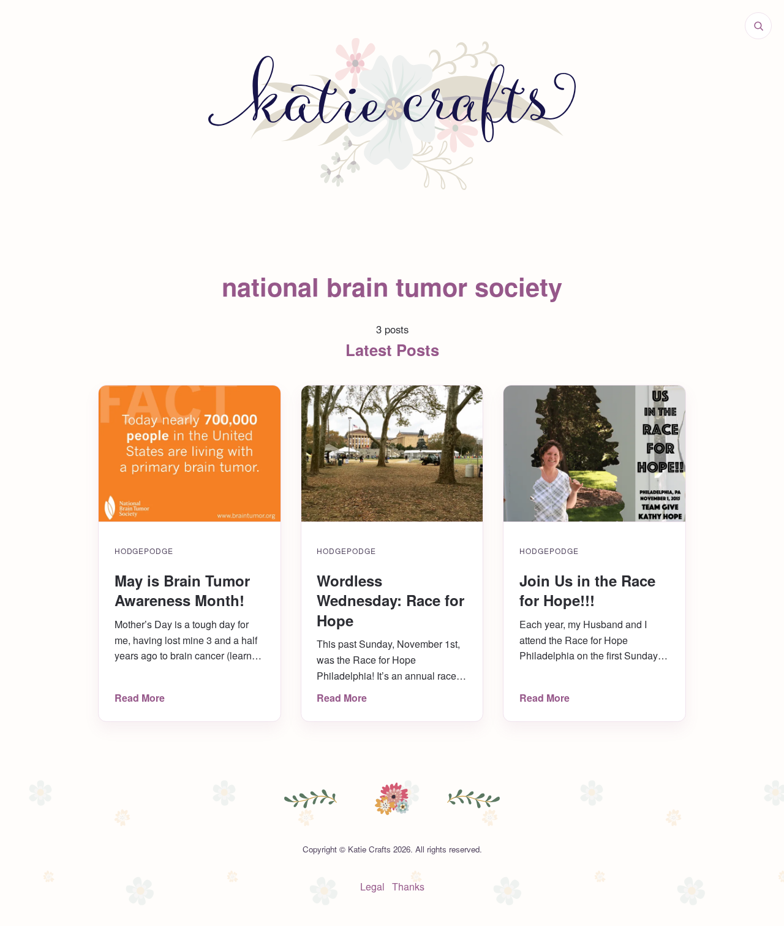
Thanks (408, 886)
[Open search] (758, 25)
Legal (372, 886)
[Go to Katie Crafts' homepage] (392, 114)
